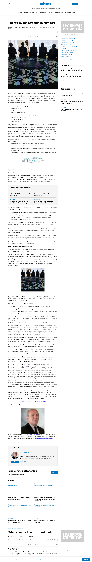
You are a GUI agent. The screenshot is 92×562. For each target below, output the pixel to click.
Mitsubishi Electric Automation (68, 46)
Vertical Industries (70, 12)
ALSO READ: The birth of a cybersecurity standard (33, 401)
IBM (28, 256)
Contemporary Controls (66, 42)
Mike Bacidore (11, 32)
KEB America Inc (65, 44)
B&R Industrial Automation (67, 38)
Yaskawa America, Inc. (66, 56)
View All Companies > (72, 59)
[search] (12, 4)
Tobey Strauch (12, 539)
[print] (57, 36)
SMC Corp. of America (66, 52)
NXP (27, 366)
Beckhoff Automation (66, 40)
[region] (46, 559)
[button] (9, 4)
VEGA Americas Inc (65, 54)
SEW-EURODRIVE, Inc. (66, 50)
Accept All (86, 559)
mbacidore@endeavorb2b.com (44, 438)
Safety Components (41, 12)
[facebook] (28, 36)
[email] (37, 36)
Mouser (63, 48)
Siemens (25, 131)
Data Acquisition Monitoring (55, 12)
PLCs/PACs (19, 12)
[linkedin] (30, 36)
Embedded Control (29, 12)
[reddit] (35, 36)
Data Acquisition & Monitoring (15, 18)
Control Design (33, 434)
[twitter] (33, 36)
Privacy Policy (41, 559)
